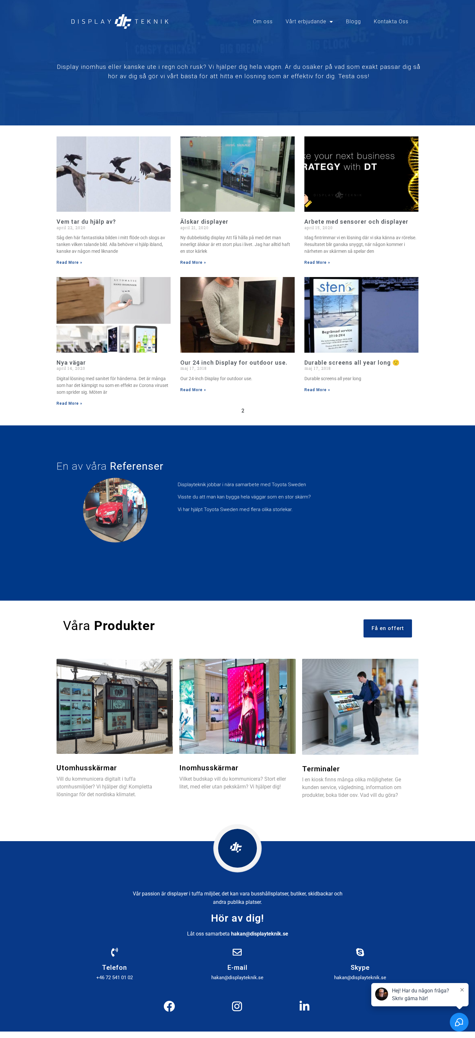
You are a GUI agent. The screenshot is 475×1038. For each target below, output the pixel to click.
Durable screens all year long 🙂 (352, 362)
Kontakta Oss (391, 21)
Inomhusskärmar (208, 768)
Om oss (263, 21)
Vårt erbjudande (306, 21)
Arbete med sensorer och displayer (356, 221)
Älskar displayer (204, 221)
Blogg (353, 21)
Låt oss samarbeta (237, 934)
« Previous (214, 410)
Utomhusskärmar (87, 768)
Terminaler (321, 769)
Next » (267, 410)
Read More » (69, 262)
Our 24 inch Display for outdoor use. (234, 362)
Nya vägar (71, 362)
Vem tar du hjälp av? (86, 221)
